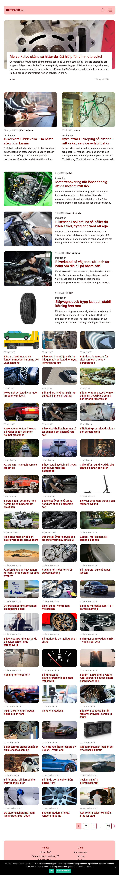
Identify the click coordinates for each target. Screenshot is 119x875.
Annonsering (80, 852)
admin (13, 79)
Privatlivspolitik (63, 871)
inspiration (9, 135)
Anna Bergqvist (74, 213)
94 (108, 825)
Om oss (80, 856)
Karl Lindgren (26, 130)
